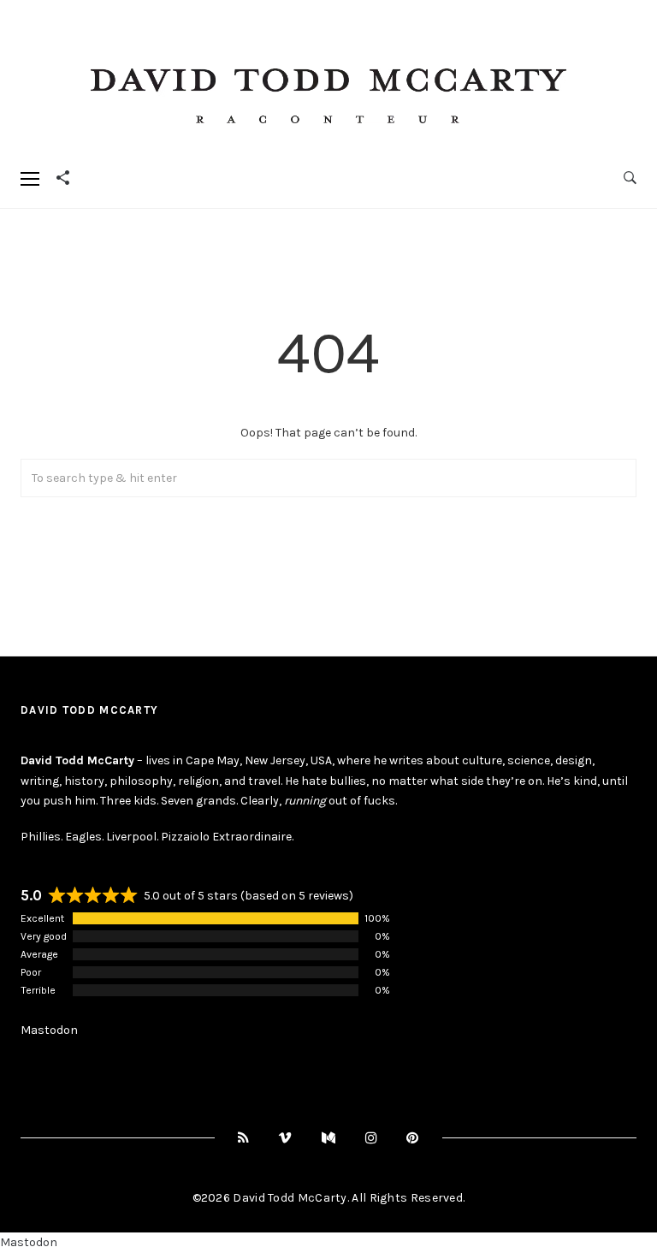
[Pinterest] (412, 1138)
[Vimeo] (285, 1138)
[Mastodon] (329, 1138)
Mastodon (49, 1030)
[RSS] (244, 1138)
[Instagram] (371, 1138)
